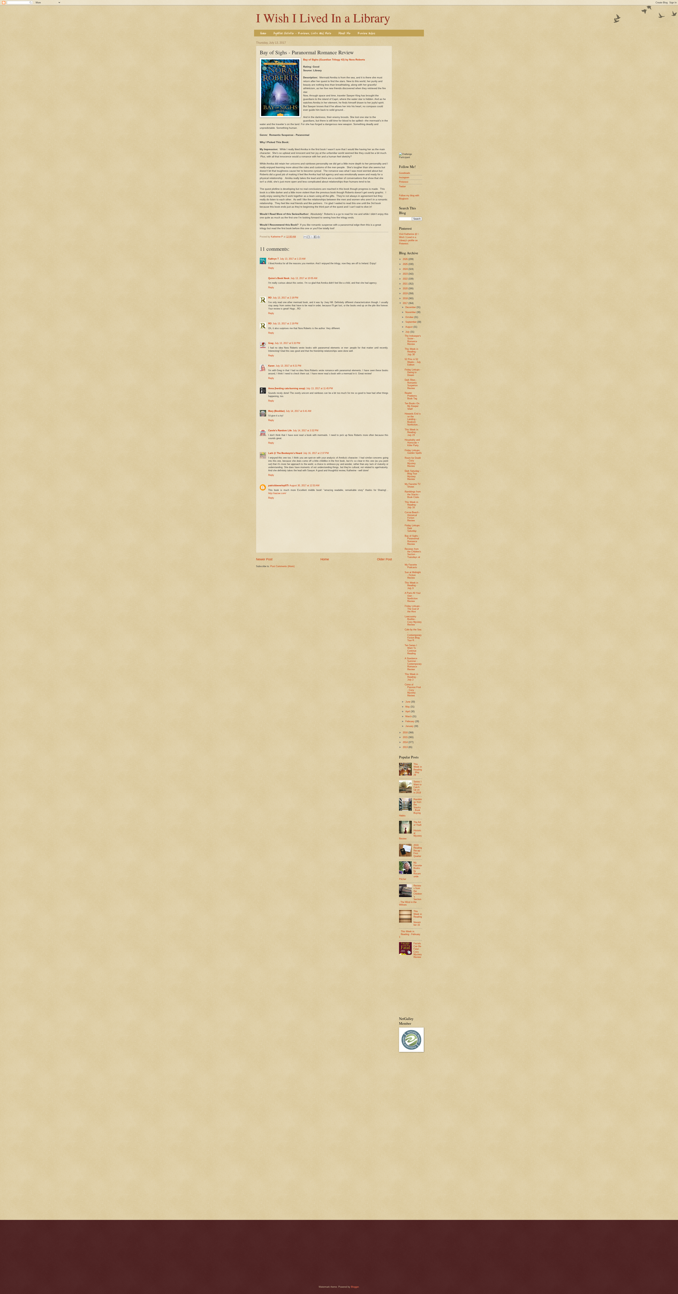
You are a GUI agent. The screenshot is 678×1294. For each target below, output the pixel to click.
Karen (271, 365)
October (409, 317)
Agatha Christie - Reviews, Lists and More (302, 33)
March (408, 716)
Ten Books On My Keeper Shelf (412, 406)
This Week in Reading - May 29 (418, 769)
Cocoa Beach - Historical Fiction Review (412, 516)
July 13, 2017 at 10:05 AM (303, 278)
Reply (271, 268)
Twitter (402, 186)
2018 (405, 298)
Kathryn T (273, 258)
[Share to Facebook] (315, 237)
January (409, 726)
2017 (405, 303)
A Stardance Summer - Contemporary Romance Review (413, 664)
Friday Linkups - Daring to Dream (413, 372)
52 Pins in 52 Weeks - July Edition (413, 362)
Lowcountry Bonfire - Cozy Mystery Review (413, 620)
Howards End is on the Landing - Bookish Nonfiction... (413, 419)
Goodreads (404, 173)
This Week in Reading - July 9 (411, 585)
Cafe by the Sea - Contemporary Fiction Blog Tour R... (413, 635)
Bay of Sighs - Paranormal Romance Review (412, 540)
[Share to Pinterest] (318, 237)
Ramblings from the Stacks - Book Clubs (413, 494)
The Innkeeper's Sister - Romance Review (413, 340)
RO (270, 297)
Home (263, 33)
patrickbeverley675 (278, 485)
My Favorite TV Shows (413, 485)
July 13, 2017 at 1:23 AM (292, 258)
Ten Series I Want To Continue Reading (411, 649)
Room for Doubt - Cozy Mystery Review (413, 462)
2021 (405, 283)
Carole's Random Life (280, 430)
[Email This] (305, 237)
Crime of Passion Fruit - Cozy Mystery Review (413, 690)
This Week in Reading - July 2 (411, 677)
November (411, 312)
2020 (405, 288)
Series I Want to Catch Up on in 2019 (417, 787)
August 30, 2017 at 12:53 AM (304, 485)
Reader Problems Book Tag (411, 396)
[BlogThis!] (308, 237)
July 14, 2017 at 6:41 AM (298, 411)
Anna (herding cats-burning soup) (286, 388)
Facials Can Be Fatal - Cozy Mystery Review (418, 950)
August (409, 327)
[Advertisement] (410, 94)
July (407, 331)
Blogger (355, 1287)
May (408, 706)
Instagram (404, 177)
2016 (405, 732)
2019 (405, 293)
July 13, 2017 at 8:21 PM (288, 365)
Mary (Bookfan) (276, 411)
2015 (405, 737)
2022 (405, 278)
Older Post (384, 559)
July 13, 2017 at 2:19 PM (285, 323)
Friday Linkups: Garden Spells (413, 451)
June (408, 701)
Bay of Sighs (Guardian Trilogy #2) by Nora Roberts (334, 59)
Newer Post (264, 559)
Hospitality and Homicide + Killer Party (412, 443)
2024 (405, 269)
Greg (270, 343)
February (410, 721)
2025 (405, 264)
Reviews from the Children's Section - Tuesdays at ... (413, 554)
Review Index (366, 33)
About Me (344, 33)
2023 (405, 273)
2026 (405, 259)
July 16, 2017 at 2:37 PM (316, 453)
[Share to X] (312, 237)
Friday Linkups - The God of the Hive (413, 609)
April (408, 711)
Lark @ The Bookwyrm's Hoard (285, 453)
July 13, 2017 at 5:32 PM (287, 343)
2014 (405, 742)
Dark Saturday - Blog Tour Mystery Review (413, 475)
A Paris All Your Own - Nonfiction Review (413, 597)
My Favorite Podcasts (411, 566)
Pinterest (403, 182)
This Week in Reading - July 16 (411, 505)
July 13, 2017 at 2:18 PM (285, 297)
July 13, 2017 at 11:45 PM (319, 388)
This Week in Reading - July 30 (411, 352)
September (411, 322)
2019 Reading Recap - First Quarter (418, 850)
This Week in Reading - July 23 (411, 432)
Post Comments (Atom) (282, 566)
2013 (405, 747)
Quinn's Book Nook (278, 278)
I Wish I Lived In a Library (323, 17)
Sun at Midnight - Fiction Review (413, 575)
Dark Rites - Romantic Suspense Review (411, 384)
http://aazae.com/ (277, 493)
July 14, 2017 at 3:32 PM (305, 430)
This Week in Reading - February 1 (409, 934)
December (411, 307)
